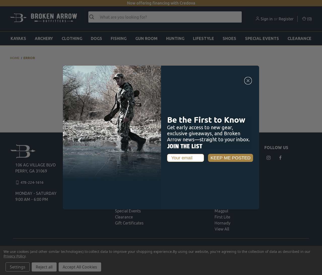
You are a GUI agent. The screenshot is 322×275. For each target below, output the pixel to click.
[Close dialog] (248, 81)
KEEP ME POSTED (231, 157)
